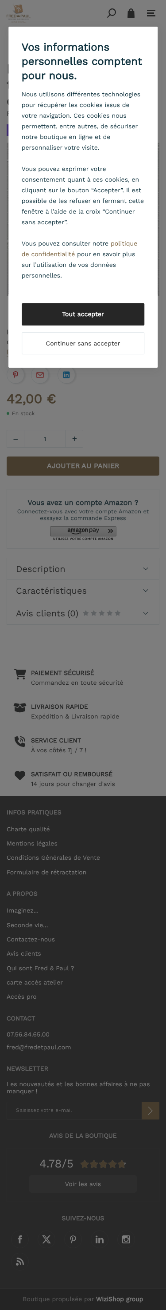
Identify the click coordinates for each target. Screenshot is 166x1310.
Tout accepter (83, 314)
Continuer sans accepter (83, 343)
